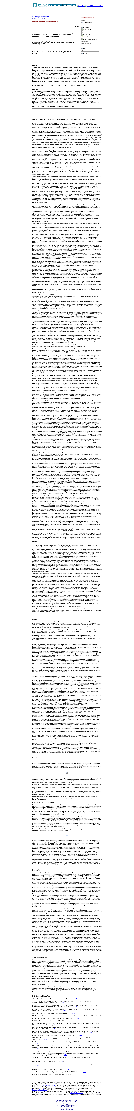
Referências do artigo (88, 31)
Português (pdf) (87, 27)
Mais (84, 48)
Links (76, 998)
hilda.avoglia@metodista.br (39, 1090)
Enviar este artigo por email (90, 39)
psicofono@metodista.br (67, 1109)
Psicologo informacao (40, 17)
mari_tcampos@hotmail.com (47, 1085)
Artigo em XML (87, 29)
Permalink (85, 53)
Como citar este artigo (89, 33)
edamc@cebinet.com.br (76, 1093)
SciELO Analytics (87, 22)
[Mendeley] (82, 48)
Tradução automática (89, 37)
